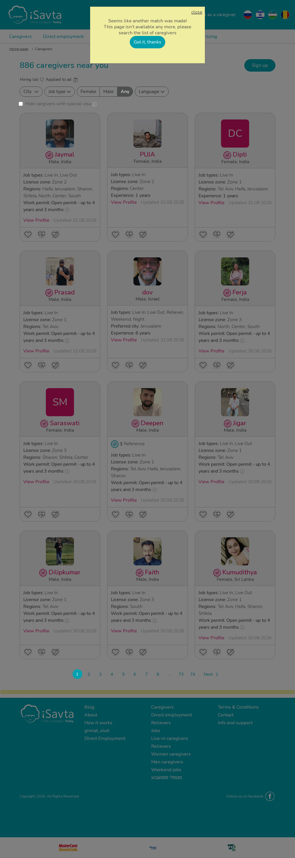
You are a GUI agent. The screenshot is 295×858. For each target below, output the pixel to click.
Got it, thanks (147, 42)
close (196, 12)
